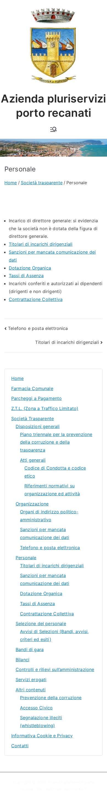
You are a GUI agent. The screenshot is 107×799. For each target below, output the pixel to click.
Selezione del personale (41, 623)
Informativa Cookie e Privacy (42, 735)
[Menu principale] (53, 129)
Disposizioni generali (38, 426)
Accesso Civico (36, 707)
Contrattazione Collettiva (36, 299)
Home (17, 378)
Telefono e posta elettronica (38, 328)
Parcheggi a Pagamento (36, 398)
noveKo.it (78, 789)
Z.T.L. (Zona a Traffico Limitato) (44, 408)
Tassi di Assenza (26, 275)
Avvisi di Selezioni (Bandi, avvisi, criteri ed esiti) (54, 635)
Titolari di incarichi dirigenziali (40, 244)
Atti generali (33, 460)
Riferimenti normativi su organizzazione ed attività (52, 489)
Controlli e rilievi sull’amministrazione (55, 669)
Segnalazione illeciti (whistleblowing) (41, 721)
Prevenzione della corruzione (50, 697)
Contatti (20, 745)
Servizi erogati (31, 679)
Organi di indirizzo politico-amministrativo (49, 515)
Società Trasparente (32, 418)
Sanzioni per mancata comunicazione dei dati (44, 533)
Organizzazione (32, 504)
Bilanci (22, 659)
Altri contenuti (31, 689)
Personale (26, 557)
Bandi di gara (30, 649)
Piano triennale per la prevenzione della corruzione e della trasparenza (56, 442)
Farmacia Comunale (32, 388)
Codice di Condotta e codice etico (55, 472)
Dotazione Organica (30, 268)
